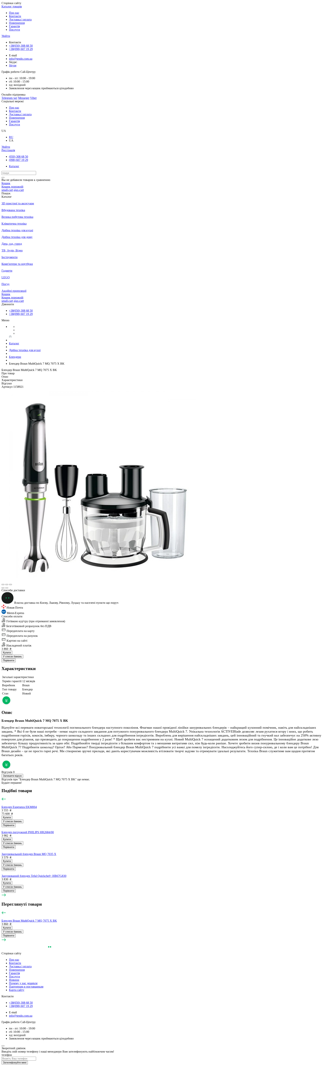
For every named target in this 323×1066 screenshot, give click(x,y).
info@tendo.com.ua (20, 58)
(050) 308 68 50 (18, 156)
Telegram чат (9, 98)
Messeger (23, 98)
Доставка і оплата (20, 19)
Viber (33, 98)
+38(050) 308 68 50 (21, 45)
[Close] (2, 1045)
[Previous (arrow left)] (2, 587)
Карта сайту (16, 990)
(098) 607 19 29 (18, 159)
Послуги (14, 29)
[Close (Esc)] (2, 584)
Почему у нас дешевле (23, 983)
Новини (14, 979)
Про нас (14, 12)
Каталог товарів (11, 6)
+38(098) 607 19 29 (21, 49)
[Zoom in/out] (10, 584)
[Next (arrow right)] (6, 587)
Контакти (15, 16)
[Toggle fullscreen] (6, 584)
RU (11, 137)
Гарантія (14, 26)
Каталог (14, 166)
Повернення (17, 22)
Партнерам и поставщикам (26, 986)
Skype (12, 65)
